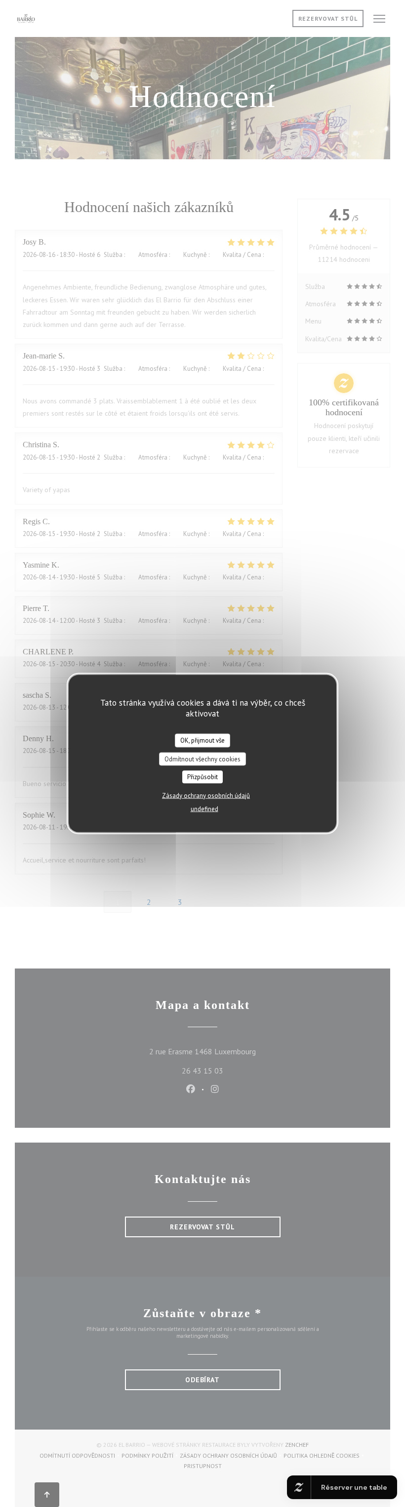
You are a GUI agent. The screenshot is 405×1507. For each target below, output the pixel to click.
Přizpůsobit (202, 777)
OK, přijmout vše (202, 740)
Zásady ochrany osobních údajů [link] (206, 795)
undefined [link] (204, 808)
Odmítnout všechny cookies (202, 758)
